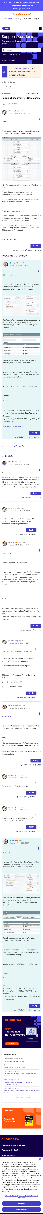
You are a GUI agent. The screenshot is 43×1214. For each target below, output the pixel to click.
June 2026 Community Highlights (14, 1067)
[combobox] (21, 54)
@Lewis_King (10, 275)
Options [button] (7, 86)
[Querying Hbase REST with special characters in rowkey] (40, 446)
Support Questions (10, 82)
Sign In (6, 28)
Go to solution (32, 93)
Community (6, 18)
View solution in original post (13, 426)
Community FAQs (10, 1150)
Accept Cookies (21, 1209)
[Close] (39, 1159)
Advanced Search (8, 60)
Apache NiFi (13, 104)
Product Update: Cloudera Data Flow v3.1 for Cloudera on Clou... (21, 1092)
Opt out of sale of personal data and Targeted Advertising (21, 1197)
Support (37, 18)
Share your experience (19, 68)
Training (18, 18)
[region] (21, 1185)
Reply (35, 245)
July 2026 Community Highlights (14, 1061)
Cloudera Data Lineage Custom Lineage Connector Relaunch (20, 1075)
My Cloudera (8, 1155)
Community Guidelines (13, 1145)
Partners (27, 18)
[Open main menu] (40, 28)
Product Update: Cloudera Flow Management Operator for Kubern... (18, 1083)
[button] (39, 118)
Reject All (21, 1203)
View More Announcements (21, 1098)
